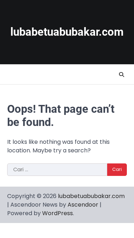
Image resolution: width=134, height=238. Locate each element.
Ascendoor (83, 205)
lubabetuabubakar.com (67, 32)
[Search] (121, 74)
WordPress (57, 213)
